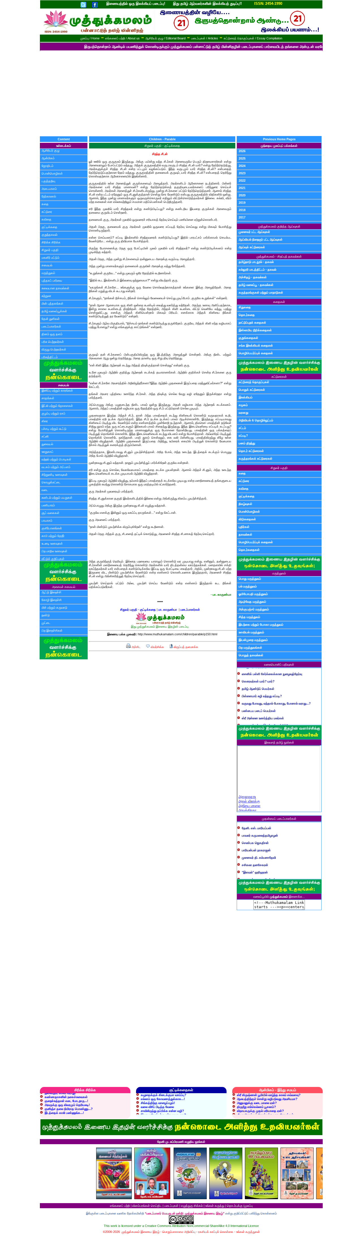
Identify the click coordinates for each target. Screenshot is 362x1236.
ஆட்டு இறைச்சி (51, 592)
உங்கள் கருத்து (214, 1205)
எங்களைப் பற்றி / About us (122, 38)
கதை (45, 204)
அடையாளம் (49, 188)
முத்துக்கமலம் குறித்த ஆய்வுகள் (279, 226)
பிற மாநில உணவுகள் (54, 551)
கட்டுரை (47, 211)
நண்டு (46, 615)
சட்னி (45, 436)
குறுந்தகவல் (49, 234)
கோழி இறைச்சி (52, 600)
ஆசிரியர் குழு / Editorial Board (165, 38)
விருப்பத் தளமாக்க (185, 647)
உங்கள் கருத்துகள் (248, 1231)
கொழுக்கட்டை (51, 482)
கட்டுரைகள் (279, 376)
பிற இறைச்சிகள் (52, 630)
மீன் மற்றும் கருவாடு (54, 607)
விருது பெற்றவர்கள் (54, 349)
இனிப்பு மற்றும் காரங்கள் (57, 390)
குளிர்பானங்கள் (52, 528)
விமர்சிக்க (157, 647)
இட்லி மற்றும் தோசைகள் (57, 405)
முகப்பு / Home (90, 38)
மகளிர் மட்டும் (50, 257)
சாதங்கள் (48, 398)
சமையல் (47, 265)
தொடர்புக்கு (235, 1205)
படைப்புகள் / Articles (204, 38)
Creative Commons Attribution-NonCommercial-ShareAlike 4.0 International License (202, 1225)
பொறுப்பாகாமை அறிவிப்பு (178, 1231)
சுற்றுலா (46, 296)
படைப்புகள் (171, 1205)
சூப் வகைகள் (50, 513)
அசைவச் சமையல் (63, 587)
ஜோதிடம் (47, 165)
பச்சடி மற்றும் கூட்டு (54, 428)
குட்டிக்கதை (49, 227)
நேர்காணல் (49, 196)
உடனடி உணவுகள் (52, 543)
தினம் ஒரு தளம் (52, 334)
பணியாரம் (48, 505)
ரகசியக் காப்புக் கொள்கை (215, 1231)
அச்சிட (136, 647)
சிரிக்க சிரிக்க (51, 242)
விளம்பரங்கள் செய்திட (147, 1205)
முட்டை (46, 623)
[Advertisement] (181, 93)
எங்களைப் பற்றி (120, 1205)
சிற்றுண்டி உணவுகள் (55, 474)
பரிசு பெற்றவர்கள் (53, 341)
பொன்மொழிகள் (52, 173)
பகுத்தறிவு (48, 181)
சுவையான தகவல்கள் (55, 288)
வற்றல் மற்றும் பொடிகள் (56, 459)
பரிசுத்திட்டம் (50, 357)
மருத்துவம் (48, 273)
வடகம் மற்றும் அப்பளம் (56, 467)
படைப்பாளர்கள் (51, 326)
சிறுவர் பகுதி (50, 250)
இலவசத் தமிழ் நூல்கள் (279, 742)
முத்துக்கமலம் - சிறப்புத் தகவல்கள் (279, 256)
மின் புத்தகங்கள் (52, 303)
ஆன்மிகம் (48, 158)
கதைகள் (279, 301)
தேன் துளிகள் (51, 318)
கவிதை (46, 219)
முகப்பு (248, 1205)
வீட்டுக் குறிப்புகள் (53, 558)
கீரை (45, 421)
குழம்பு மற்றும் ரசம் (53, 413)
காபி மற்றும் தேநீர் (53, 536)
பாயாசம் (47, 520)
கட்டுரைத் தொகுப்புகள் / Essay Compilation (253, 38)
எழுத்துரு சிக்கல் (192, 1205)
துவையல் (47, 444)
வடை (45, 490)
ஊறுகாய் (47, 451)
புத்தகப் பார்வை (52, 280)
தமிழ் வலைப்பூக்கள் (54, 311)
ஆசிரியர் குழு (50, 150)
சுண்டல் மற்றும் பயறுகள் (57, 497)
